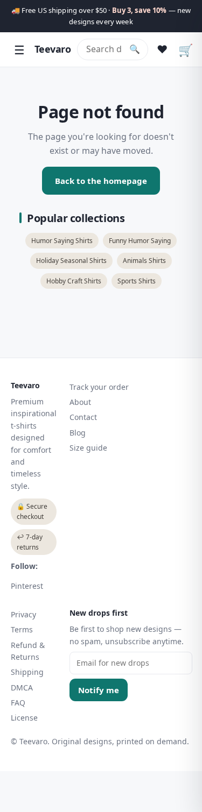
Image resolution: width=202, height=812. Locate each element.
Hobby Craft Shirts (73, 281)
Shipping (27, 672)
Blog (77, 433)
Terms (22, 629)
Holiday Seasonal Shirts (71, 260)
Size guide (88, 448)
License (24, 718)
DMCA (22, 687)
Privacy (23, 614)
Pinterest (27, 586)
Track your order (99, 387)
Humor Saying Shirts (62, 240)
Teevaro (52, 48)
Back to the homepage (101, 180)
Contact (83, 417)
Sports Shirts (136, 281)
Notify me (98, 690)
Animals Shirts (144, 260)
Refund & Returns (28, 651)
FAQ (18, 702)
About (80, 402)
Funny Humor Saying (140, 240)
